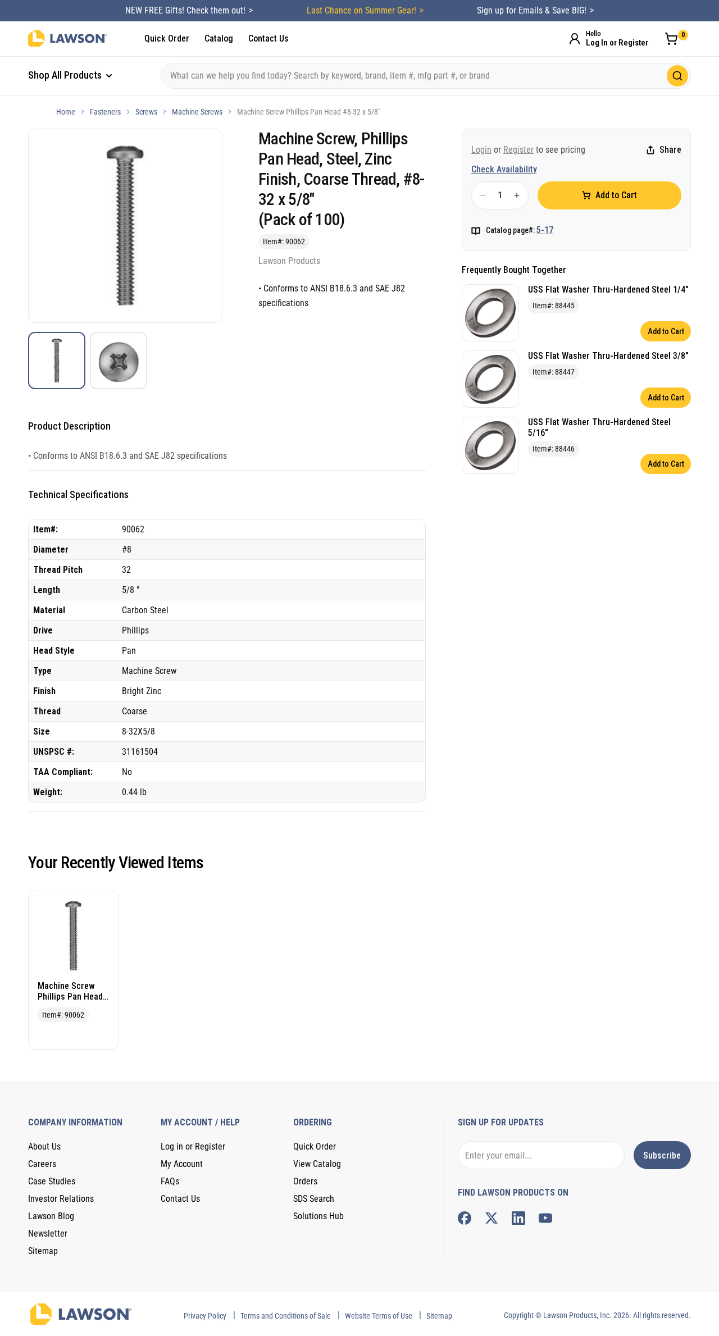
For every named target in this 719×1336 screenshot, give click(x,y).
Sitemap (43, 1251)
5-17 (544, 230)
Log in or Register (193, 1146)
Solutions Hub (318, 1216)
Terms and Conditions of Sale (285, 1315)
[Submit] (677, 75)
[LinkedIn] (518, 1218)
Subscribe (662, 1155)
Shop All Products (66, 75)
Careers (42, 1164)
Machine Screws (197, 111)
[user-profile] (574, 38)
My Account (182, 1164)
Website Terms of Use (378, 1315)
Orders (305, 1181)
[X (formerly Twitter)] (491, 1218)
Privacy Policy (205, 1315)
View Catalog (317, 1164)
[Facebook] (464, 1218)
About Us (44, 1146)
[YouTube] (545, 1218)
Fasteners (105, 111)
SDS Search (313, 1198)
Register (518, 149)
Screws (146, 111)
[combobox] (426, 76)
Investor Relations (61, 1198)
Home (65, 111)
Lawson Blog (51, 1216)
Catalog (218, 38)
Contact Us (268, 38)
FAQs (170, 1181)
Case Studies (51, 1181)
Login (481, 149)
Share (670, 150)
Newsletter (47, 1233)
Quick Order (166, 38)
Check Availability (504, 169)
